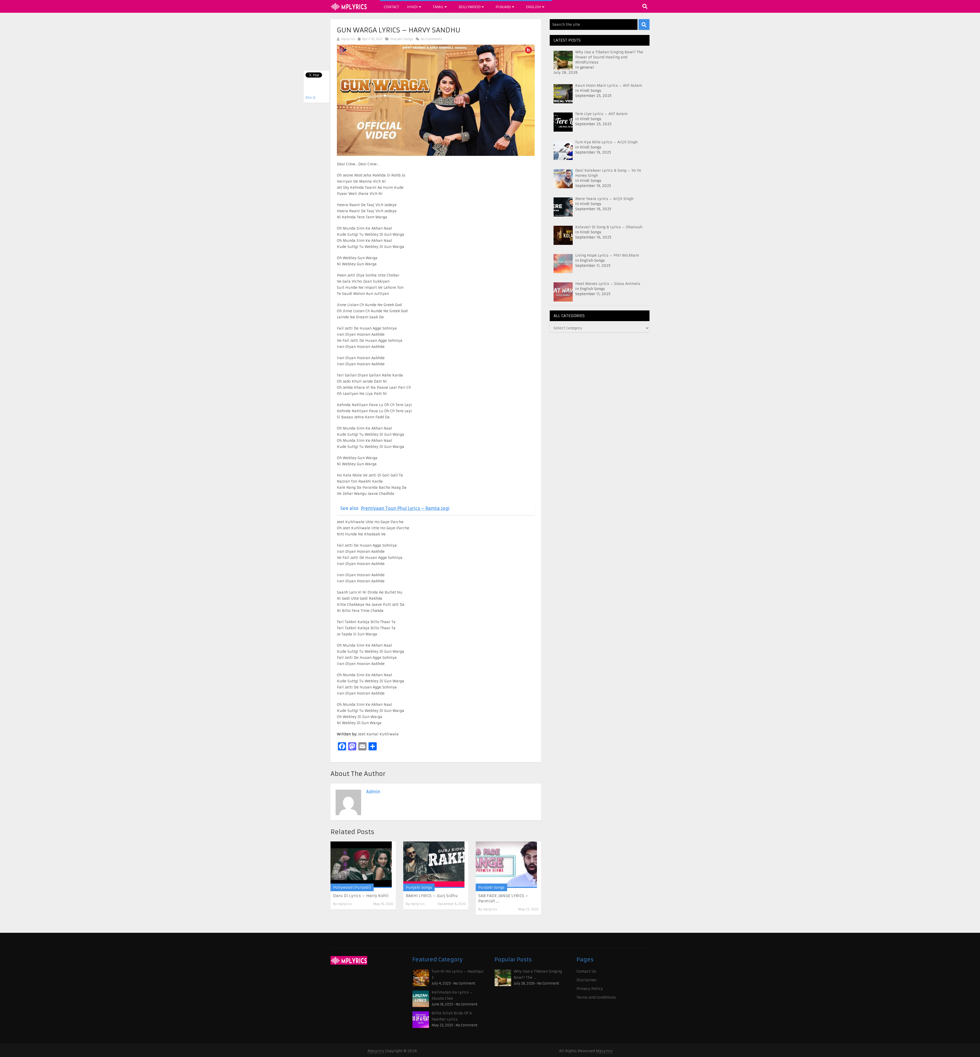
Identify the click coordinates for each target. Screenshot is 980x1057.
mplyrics (348, 39)
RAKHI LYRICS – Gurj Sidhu (432, 895)
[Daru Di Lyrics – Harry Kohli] (361, 864)
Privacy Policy (590, 988)
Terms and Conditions (596, 997)
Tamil (439, 7)
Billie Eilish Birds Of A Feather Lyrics (452, 1016)
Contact (391, 7)
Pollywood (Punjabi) (352, 887)
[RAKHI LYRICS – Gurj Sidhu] (433, 864)
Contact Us (586, 971)
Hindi (413, 7)
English (534, 7)
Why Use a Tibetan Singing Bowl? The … (538, 974)
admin (373, 791)
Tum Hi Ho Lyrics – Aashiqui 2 (458, 974)
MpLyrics (376, 1051)
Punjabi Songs (401, 39)
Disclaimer (587, 980)
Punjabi (504, 7)
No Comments (431, 39)
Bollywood (470, 7)
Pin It (310, 97)
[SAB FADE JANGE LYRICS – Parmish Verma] (506, 864)
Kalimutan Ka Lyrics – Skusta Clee (452, 995)
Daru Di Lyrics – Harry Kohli (361, 895)
